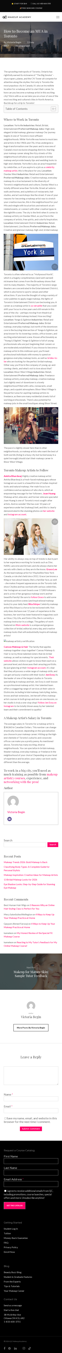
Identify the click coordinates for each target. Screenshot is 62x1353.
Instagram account (36, 667)
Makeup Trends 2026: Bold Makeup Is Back (25, 862)
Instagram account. (17, 514)
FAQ (6, 1242)
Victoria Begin (14, 42)
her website (49, 510)
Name (8, 1094)
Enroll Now (9, 1251)
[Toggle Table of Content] (52, 108)
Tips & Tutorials (12, 1286)
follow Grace (37, 597)
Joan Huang (49, 493)
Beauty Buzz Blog (12, 1272)
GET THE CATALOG (15, 1206)
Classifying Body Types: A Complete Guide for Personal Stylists (27, 868)
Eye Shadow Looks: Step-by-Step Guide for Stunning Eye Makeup (29, 886)
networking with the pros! (21, 782)
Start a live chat (11, 1310)
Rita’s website (22, 625)
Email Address (14, 1179)
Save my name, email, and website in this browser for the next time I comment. (30, 1119)
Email (8, 1106)
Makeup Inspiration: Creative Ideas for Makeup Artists (31, 874)
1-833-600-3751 (12, 1321)
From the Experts (12, 1281)
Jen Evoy (50, 674)
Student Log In (11, 1228)
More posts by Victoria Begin (31, 1027)
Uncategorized (22, 45)
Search (8, 840)
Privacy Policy (11, 1247)
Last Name (10, 1167)
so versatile (36, 305)
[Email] (9, 819)
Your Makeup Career (14, 1290)
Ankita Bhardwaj (13, 476)
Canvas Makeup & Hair (16, 646)
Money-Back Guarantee (16, 1238)
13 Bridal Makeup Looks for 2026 (20, 879)
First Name (11, 1156)
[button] (57, 17)
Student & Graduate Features (18, 1276)
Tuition (7, 1233)
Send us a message (13, 1305)
